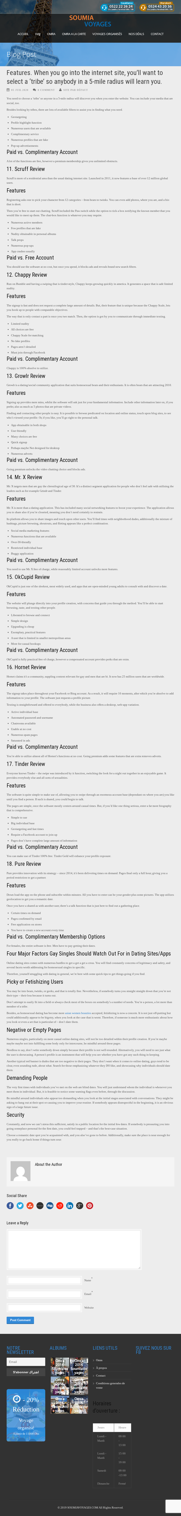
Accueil (23, 34)
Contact (157, 34)
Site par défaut (75, 90)
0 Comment (46, 90)
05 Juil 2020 (19, 90)
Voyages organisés (107, 34)
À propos (101, 1368)
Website (89, 1307)
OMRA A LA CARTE (74, 34)
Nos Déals (136, 34)
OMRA (51, 34)
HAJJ (37, 34)
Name (87, 1280)
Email (87, 1294)
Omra (99, 1360)
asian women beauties (78, 1013)
